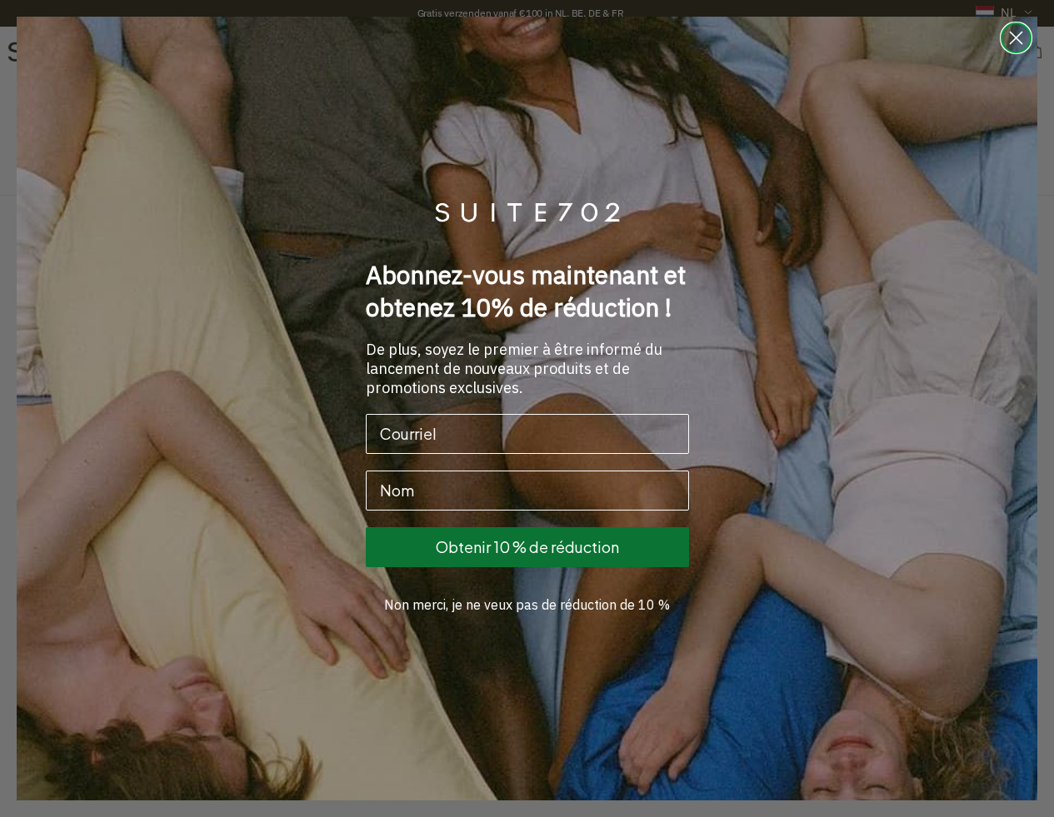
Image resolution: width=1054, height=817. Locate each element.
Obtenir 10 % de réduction (527, 546)
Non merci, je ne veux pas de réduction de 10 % (527, 604)
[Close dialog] (1016, 37)
